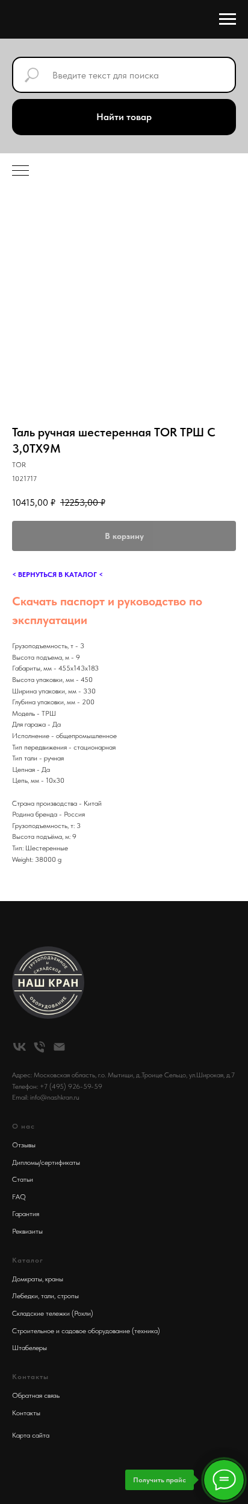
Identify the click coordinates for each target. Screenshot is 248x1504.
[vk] (19, 1046)
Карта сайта (30, 1435)
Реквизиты (27, 1231)
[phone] (39, 1046)
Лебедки (25, 1296)
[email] (59, 1046)
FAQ (19, 1197)
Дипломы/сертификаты (46, 1162)
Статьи (22, 1179)
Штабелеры (29, 1347)
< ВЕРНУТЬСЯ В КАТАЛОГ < (57, 574)
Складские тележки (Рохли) (52, 1313)
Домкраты (27, 1279)
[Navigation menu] (227, 19)
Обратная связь (36, 1395)
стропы (68, 1296)
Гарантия (25, 1213)
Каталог (27, 1260)
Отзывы (24, 1145)
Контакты (26, 1413)
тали (47, 1296)
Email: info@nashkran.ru (45, 1097)
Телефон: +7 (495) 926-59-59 (57, 1086)
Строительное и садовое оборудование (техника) (86, 1331)
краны (54, 1279)
